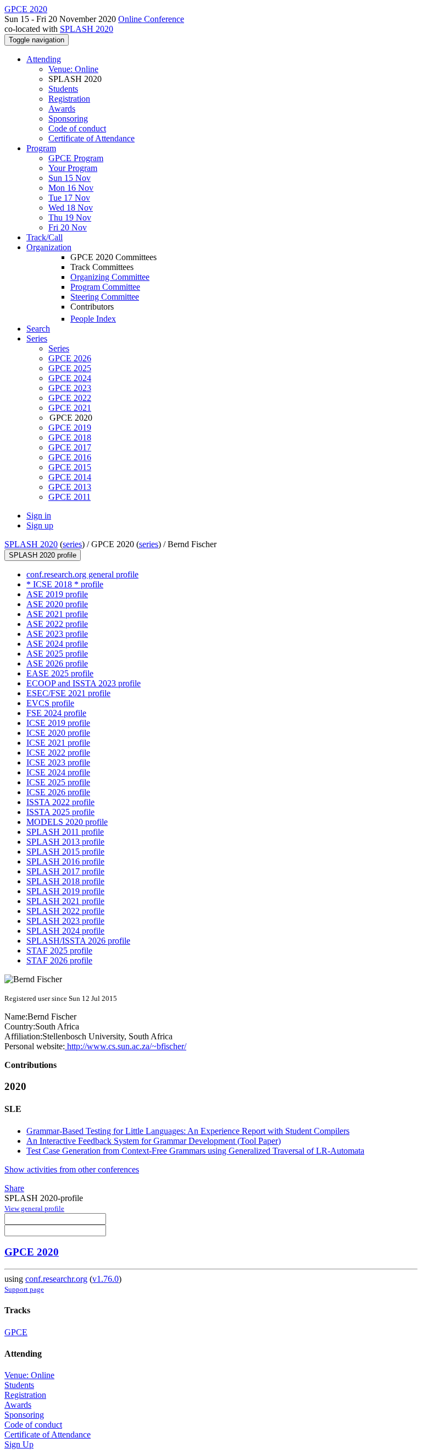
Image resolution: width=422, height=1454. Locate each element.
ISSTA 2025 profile (60, 812)
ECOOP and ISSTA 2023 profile (83, 683)
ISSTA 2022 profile (60, 802)
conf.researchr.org (56, 1279)
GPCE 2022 (69, 398)
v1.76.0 (105, 1279)
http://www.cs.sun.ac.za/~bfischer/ (125, 1046)
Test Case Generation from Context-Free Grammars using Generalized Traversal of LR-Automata (195, 1150)
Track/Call (44, 237)
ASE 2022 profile (57, 624)
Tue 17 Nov (69, 197)
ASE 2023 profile (57, 633)
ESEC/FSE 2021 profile (68, 693)
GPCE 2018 (69, 437)
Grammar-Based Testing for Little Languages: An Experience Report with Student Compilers (187, 1131)
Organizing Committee (109, 277)
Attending (43, 59)
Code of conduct (77, 128)
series (72, 544)
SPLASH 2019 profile (65, 891)
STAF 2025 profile (59, 950)
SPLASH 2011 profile (65, 831)
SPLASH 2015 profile (65, 851)
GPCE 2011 (69, 497)
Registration (69, 98)
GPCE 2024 (69, 378)
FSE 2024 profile (56, 713)
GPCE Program (75, 158)
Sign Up (19, 1444)
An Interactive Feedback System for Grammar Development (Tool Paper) (153, 1140)
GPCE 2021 (69, 407)
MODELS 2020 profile (67, 822)
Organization (48, 247)
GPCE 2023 (69, 388)
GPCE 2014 (69, 477)
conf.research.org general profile (82, 574)
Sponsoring (68, 118)
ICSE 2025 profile (58, 782)
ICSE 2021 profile (58, 742)
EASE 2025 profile (59, 673)
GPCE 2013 (69, 487)
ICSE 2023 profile (58, 762)
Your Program (72, 168)
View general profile (34, 1208)
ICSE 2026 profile (58, 792)
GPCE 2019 (69, 427)
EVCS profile (50, 703)
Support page (24, 1289)
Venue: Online (73, 69)
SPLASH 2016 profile (65, 861)
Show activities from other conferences (71, 1169)
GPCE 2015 (69, 467)
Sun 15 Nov (69, 178)
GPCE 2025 (69, 368)
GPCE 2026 (69, 358)
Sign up (39, 525)
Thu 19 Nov (69, 217)
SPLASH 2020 (86, 29)
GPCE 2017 (69, 447)
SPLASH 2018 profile (65, 881)
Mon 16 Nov (70, 187)
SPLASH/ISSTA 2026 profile (78, 940)
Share (14, 1188)
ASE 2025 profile (57, 653)
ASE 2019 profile (57, 594)
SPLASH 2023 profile (65, 921)
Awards (61, 108)
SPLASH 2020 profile (42, 555)
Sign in (38, 515)
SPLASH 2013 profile (65, 841)
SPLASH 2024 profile (65, 930)
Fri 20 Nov (67, 227)
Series (58, 348)
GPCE (15, 1332)
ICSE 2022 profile (58, 752)
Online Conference (151, 19)
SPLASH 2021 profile (65, 901)
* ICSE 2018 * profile (64, 584)
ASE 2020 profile (57, 604)
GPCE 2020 (31, 1252)
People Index (93, 318)
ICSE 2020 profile (58, 732)
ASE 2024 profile (57, 643)
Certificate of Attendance (91, 138)
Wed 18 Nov (70, 207)
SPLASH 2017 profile (65, 871)
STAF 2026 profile (59, 960)
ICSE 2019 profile (58, 723)
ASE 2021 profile (57, 614)
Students (63, 88)
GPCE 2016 (69, 457)
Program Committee (105, 286)
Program (41, 148)
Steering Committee (104, 296)
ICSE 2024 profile (58, 772)
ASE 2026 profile (57, 663)
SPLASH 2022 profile (65, 911)
